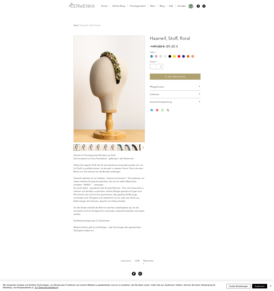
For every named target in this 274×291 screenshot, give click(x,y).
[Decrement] (152, 66)
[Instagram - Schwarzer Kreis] (204, 6)
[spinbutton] (156, 66)
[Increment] (161, 66)
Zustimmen (260, 286)
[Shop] (190, 6)
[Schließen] (270, 286)
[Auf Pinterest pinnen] (157, 110)
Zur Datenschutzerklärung (46, 287)
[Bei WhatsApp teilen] (162, 110)
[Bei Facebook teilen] (151, 110)
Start (75, 25)
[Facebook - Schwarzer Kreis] (198, 6)
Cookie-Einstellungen (238, 286)
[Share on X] (168, 110)
